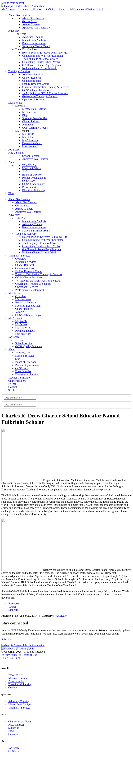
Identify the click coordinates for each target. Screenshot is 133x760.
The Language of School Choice (40, 243)
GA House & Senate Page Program (41, 249)
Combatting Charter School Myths (41, 246)
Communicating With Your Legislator (42, 239)
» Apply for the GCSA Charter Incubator (38, 280)
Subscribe (6, 639)
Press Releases (16, 724)
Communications (24, 268)
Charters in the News (19, 721)
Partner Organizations (27, 365)
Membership (15, 293)
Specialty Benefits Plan (28, 305)
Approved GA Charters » (29, 211)
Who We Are (22, 352)
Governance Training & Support (33, 283)
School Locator (23, 343)
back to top (6, 661)
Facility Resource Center (28, 271)
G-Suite (50, 9)
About (11, 349)
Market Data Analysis (34, 221)
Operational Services (26, 286)
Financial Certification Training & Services (38, 274)
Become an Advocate (34, 227)
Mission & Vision (24, 355)
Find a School (16, 340)
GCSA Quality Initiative (28, 346)
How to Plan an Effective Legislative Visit (45, 236)
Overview (20, 258)
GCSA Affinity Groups (28, 315)
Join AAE (20, 311)
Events (62, 9)
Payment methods (25, 330)
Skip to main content (12, 2)
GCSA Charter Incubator (29, 277)
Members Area (23, 299)
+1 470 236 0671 (10, 657)
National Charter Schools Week (39, 252)
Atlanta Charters (24, 208)
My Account (8, 9)
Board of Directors (25, 361)
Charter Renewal (24, 264)
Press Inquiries (23, 371)
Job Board (14, 336)
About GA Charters (19, 199)
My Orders (21, 324)
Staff (17, 358)
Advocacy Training (32, 224)
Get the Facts (22, 205)
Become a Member (25, 302)
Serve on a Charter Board (36, 230)
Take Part (20, 218)
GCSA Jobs (21, 368)
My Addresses (23, 327)
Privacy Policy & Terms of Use (19, 654)
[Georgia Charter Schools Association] (23, 6)
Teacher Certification (30, 9)
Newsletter (60, 615)
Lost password (23, 333)
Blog (11, 730)
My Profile (21, 321)
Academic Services (25, 261)
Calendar (13, 734)
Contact (12, 386)
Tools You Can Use (26, 233)
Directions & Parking (26, 374)
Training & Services (19, 255)
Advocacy (14, 214)
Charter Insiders (24, 308)
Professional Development (29, 289)
